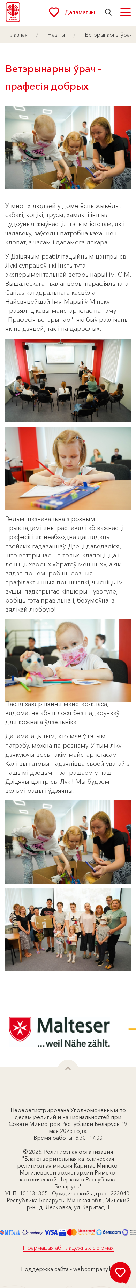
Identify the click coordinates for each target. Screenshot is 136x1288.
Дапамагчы (80, 12)
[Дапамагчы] (120, 1272)
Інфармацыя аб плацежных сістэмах (68, 1247)
